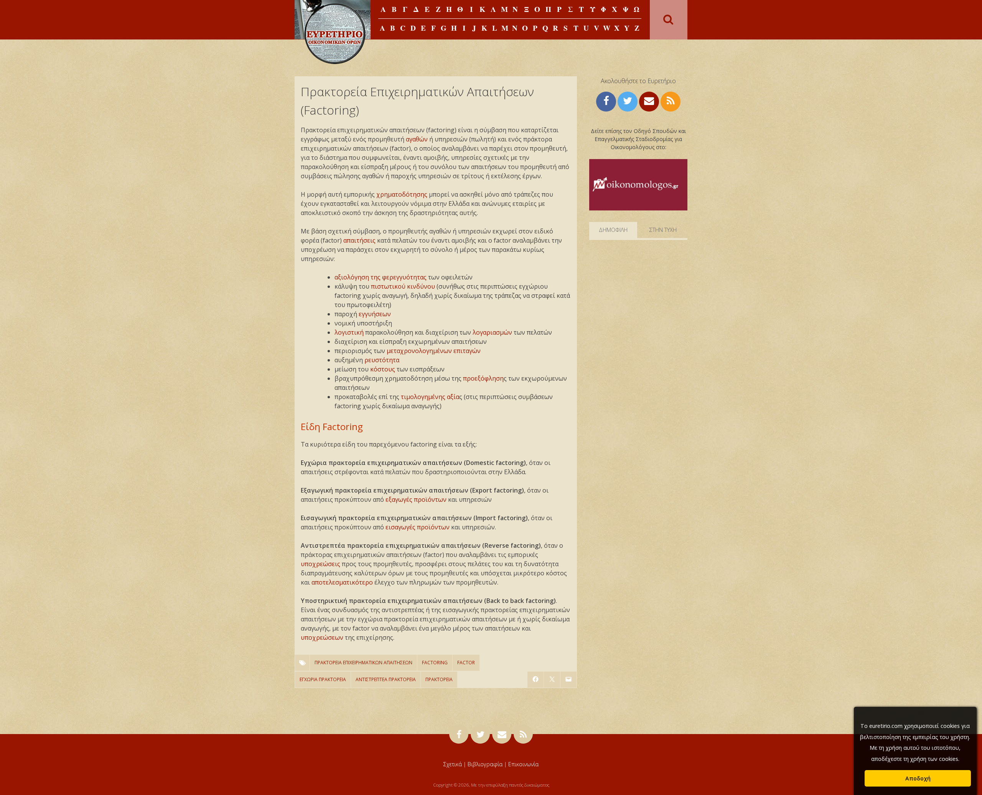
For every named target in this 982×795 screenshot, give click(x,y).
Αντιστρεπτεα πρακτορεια (386, 679)
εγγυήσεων (375, 314)
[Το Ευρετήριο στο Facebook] (606, 100)
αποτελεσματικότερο (342, 582)
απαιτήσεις (359, 240)
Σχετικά (452, 764)
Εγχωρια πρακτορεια (323, 679)
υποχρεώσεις (320, 564)
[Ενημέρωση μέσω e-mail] (649, 100)
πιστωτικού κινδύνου (403, 286)
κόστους (382, 369)
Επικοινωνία (523, 764)
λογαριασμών (492, 332)
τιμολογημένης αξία (430, 397)
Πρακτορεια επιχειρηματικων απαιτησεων (363, 662)
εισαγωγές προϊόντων (418, 527)
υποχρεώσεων (322, 637)
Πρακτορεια (439, 679)
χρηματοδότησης (401, 194)
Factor (466, 662)
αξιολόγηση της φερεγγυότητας (380, 277)
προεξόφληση (483, 378)
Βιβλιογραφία (485, 764)
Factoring (435, 662)
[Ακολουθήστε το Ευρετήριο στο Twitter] (627, 100)
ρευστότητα (381, 360)
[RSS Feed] (670, 100)
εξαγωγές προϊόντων (416, 499)
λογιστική (349, 332)
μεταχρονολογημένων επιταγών (434, 351)
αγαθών (417, 139)
